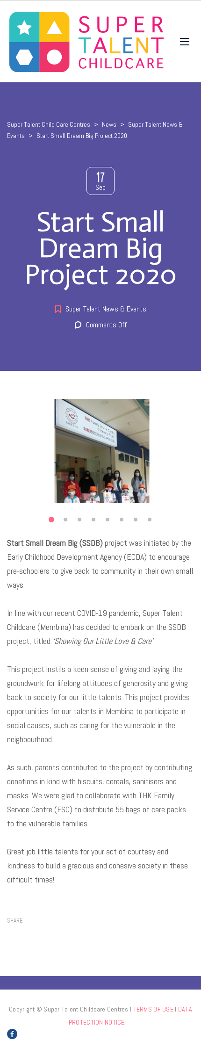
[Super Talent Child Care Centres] (86, 41)
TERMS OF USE (153, 1009)
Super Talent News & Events (105, 309)
